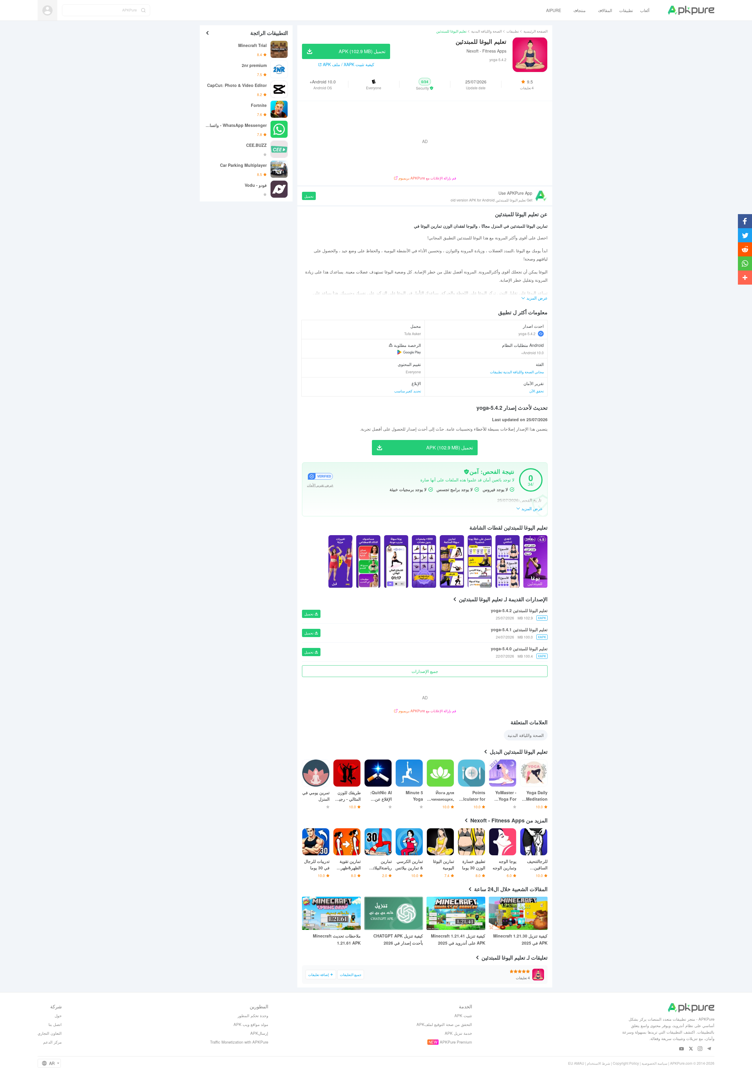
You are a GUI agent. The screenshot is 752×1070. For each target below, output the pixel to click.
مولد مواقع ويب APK (251, 1024)
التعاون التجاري (50, 1033)
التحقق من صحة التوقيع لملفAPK (444, 1024)
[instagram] (700, 1049)
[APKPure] (691, 10)
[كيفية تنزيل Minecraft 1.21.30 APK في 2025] (518, 913)
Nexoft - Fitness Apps (486, 51)
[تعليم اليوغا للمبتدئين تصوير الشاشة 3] (452, 561)
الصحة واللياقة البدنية (486, 30)
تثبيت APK (463, 1015)
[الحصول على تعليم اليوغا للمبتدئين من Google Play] (409, 352)
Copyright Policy (626, 1063)
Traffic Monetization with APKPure (239, 1042)
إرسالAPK (259, 1033)
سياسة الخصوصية (654, 1063)
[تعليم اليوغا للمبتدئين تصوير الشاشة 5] (396, 561)
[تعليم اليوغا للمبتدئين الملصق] (535, 561)
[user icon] (47, 10)
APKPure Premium (456, 1042)
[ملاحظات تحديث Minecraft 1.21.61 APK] (331, 913)
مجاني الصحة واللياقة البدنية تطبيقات (517, 371)
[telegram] (709, 1049)
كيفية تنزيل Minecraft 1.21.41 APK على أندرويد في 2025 (458, 939)
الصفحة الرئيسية (535, 30)
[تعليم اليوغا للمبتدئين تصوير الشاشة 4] (424, 561)
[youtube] (681, 1049)
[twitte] (690, 1049)
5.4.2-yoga (527, 333)
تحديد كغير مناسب (407, 390)
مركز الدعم (52, 1042)
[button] (425, 84)
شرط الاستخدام (598, 1063)
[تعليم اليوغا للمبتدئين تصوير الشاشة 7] (340, 561)
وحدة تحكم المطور (253, 1015)
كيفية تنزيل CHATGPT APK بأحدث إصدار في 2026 (398, 939)
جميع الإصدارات (425, 671)
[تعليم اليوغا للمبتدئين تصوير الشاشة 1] (507, 561)
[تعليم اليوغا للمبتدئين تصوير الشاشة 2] (480, 561)
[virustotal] (466, 472)
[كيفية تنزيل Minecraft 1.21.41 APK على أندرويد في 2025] (456, 913)
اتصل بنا (55, 1024)
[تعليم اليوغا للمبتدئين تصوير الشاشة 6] (368, 561)
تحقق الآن (536, 390)
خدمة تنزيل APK (458, 1033)
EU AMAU (576, 1063)
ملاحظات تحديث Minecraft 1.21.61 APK (337, 939)
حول (58, 1015)
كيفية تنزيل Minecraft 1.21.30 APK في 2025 (520, 939)
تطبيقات (512, 30)
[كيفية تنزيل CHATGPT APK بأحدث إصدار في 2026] (393, 913)
